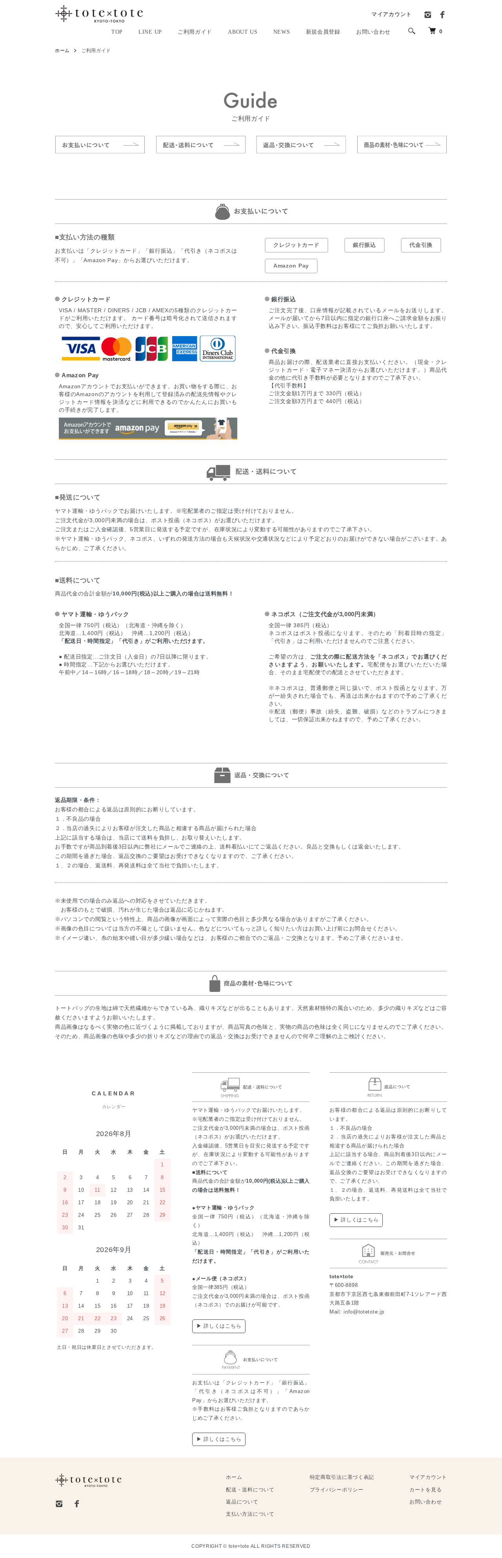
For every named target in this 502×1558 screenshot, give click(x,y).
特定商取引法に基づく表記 (342, 1477)
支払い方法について (250, 1514)
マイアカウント (391, 14)
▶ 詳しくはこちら (218, 1326)
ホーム (62, 50)
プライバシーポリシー (337, 1490)
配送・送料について (250, 1490)
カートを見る (425, 1490)
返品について (242, 1502)
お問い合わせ (425, 1502)
